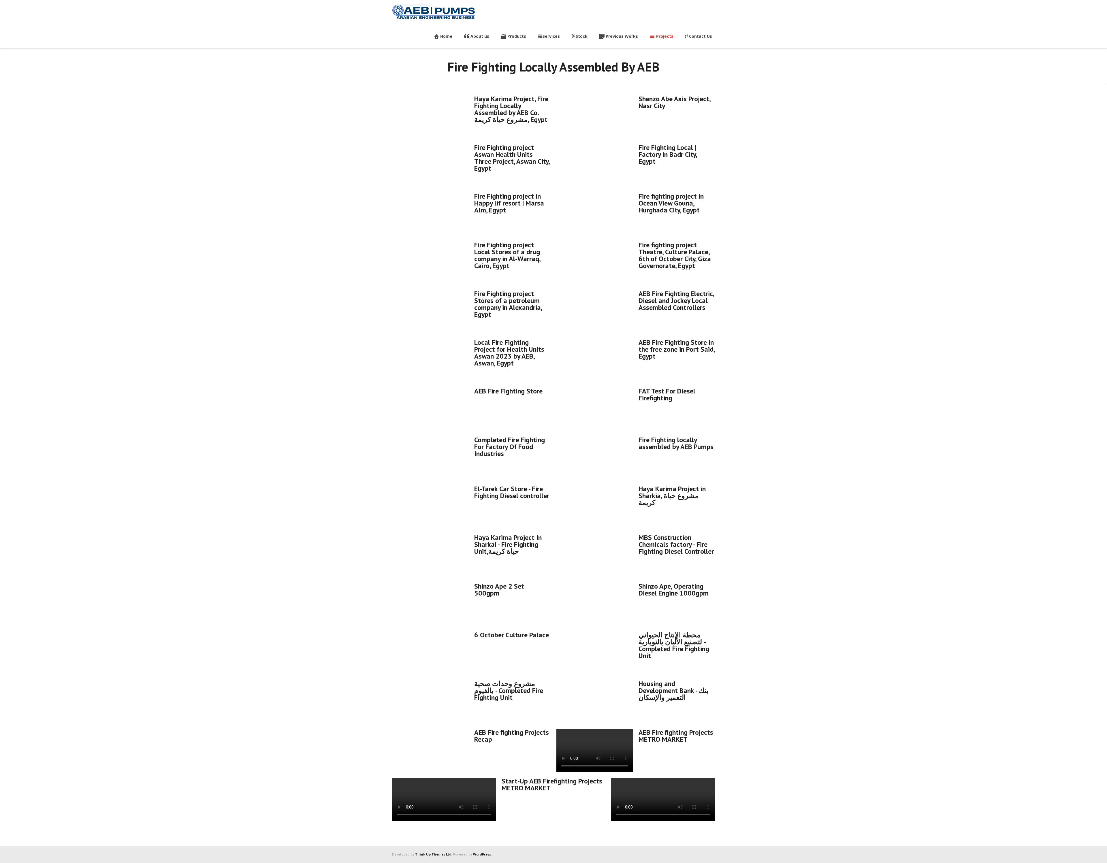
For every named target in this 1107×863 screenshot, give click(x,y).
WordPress (482, 854)
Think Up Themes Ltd (433, 854)
